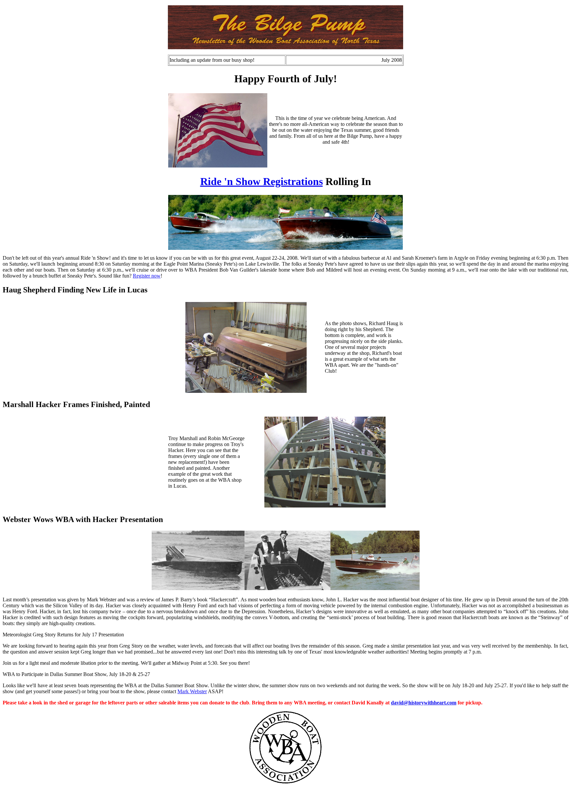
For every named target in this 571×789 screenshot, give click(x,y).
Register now (147, 276)
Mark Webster (192, 691)
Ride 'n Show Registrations (261, 181)
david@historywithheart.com (423, 702)
